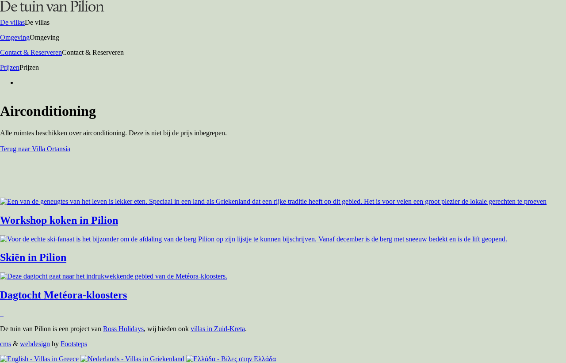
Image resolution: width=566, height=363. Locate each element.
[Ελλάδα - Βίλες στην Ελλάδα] (231, 359)
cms (5, 344)
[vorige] (1, 313)
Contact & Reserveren (31, 52)
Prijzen (9, 67)
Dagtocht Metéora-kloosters (63, 295)
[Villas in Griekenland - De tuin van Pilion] (52, 9)
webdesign (35, 344)
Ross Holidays (123, 328)
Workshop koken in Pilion (59, 220)
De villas (12, 22)
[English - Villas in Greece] (39, 359)
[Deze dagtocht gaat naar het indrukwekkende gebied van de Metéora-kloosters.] (113, 276)
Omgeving (15, 37)
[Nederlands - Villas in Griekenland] (132, 359)
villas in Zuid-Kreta (218, 328)
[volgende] (3, 313)
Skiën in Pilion (33, 257)
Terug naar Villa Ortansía (35, 149)
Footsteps (74, 344)
